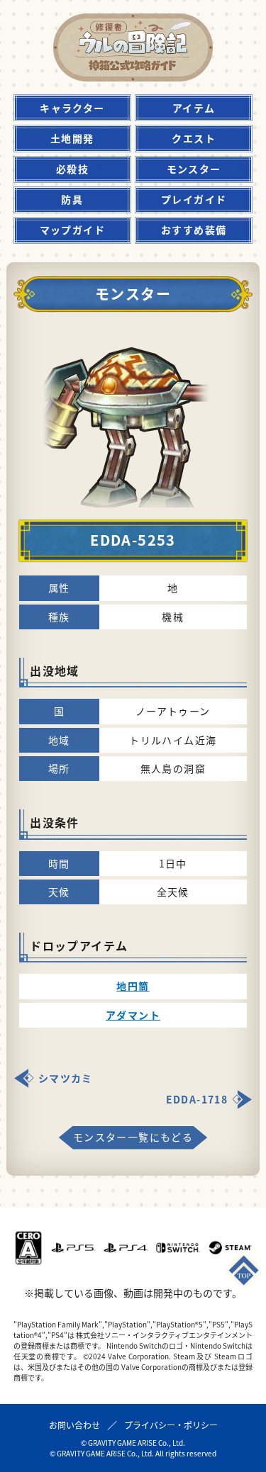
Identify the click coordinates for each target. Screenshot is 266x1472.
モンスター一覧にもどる (133, 1137)
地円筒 (132, 986)
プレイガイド (193, 199)
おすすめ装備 (193, 230)
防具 (72, 199)
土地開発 (72, 138)
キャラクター (72, 108)
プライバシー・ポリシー (171, 1425)
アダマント (133, 1015)
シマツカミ (65, 1078)
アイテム (194, 108)
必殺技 (72, 169)
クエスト (194, 138)
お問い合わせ (74, 1425)
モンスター (194, 169)
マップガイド (72, 230)
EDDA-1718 (197, 1099)
